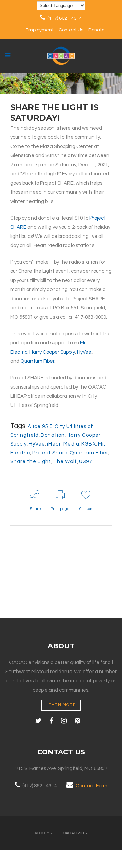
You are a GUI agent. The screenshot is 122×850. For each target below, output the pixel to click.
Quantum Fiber (37, 361)
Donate (96, 29)
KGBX (88, 444)
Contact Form (91, 785)
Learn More (61, 705)
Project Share (50, 452)
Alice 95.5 (40, 426)
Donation (53, 435)
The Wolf (65, 461)
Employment (40, 29)
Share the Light (30, 461)
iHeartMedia (63, 444)
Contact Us (71, 29)
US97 (85, 461)
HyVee (84, 352)
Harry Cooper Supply (52, 352)
